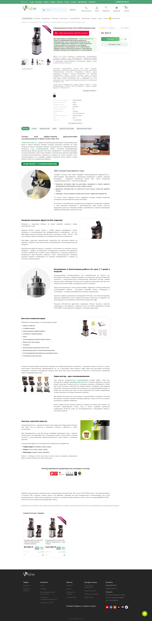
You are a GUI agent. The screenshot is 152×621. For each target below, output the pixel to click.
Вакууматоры (86, 18)
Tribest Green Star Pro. (86, 39)
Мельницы (55, 18)
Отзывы (73, 2)
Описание (25, 128)
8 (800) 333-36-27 (122, 2)
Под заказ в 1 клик (114, 44)
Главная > (24, 22)
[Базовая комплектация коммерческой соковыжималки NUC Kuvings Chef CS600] (95, 336)
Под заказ (110, 39)
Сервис (52, 2)
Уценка (105, 18)
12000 (42, 552)
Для (40, 22)
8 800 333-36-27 (111, 585)
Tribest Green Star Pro (29, 142)
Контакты (92, 2)
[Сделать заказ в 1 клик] (42, 548)
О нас (32, 2)
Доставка (38, 2)
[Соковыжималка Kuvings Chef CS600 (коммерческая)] (36, 41)
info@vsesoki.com (111, 588)
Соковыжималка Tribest (45, 149)
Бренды (94, 18)
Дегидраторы (46, 18)
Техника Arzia (115, 18)
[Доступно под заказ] (37, 548)
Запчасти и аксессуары (67, 128)
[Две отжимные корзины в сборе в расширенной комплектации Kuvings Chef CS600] (36, 392)
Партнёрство (82, 2)
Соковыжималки (27, 18)
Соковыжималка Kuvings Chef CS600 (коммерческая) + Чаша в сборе (55, 542)
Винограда (46, 22)
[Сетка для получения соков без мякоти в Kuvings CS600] (95, 439)
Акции (100, 18)
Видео (54, 128)
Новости (60, 2)
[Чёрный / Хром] (54, 97)
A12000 (63, 552)
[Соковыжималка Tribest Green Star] (95, 154)
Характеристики (44, 128)
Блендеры (37, 18)
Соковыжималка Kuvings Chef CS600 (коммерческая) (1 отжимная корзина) (33, 542)
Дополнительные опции (84, 128)
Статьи (66, 2)
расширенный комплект (79, 382)
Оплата (46, 2)
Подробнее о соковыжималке (40, 164)
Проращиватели (75, 18)
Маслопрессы (64, 18)
